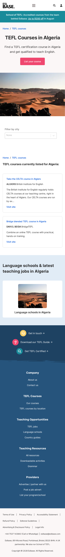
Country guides (32, 437)
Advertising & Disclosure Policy (16, 527)
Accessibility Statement (47, 514)
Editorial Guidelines (28, 521)
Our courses (32, 403)
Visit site (10, 207)
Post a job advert (32, 489)
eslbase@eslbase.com (50, 534)
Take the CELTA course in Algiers (23, 179)
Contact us (32, 385)
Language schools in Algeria (32, 312)
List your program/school (32, 495)
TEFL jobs (32, 426)
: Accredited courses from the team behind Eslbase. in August (32, 16)
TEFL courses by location (32, 408)
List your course (32, 61)
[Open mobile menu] (33, 5)
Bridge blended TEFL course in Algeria (26, 221)
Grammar (32, 466)
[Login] (61, 5)
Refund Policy (9, 521)
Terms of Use (8, 514)
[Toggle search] (54, 5)
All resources (32, 455)
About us (32, 380)
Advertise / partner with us (32, 484)
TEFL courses (19, 28)
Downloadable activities (32, 461)
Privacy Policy (25, 514)
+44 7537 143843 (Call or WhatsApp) (21, 534)
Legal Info (39, 527)
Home (6, 28)
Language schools (32, 432)
